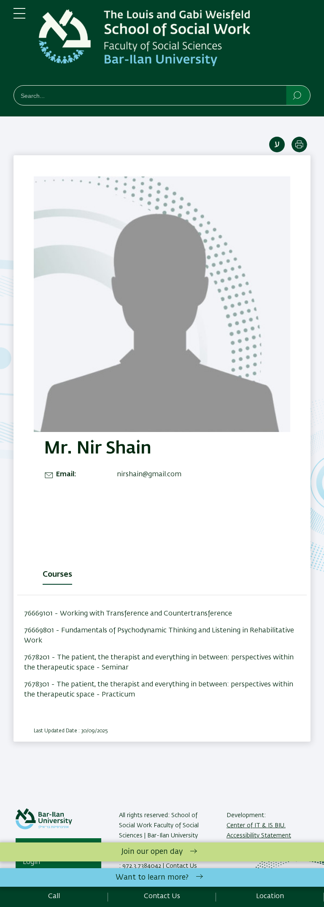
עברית (277, 144)
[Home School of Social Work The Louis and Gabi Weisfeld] (174, 44)
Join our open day (152, 852)
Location (270, 896)
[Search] (297, 95)
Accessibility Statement (259, 836)
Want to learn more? (152, 877)
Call (54, 896)
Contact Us (162, 896)
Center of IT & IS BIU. (256, 826)
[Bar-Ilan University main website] (44, 828)
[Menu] (19, 17)
